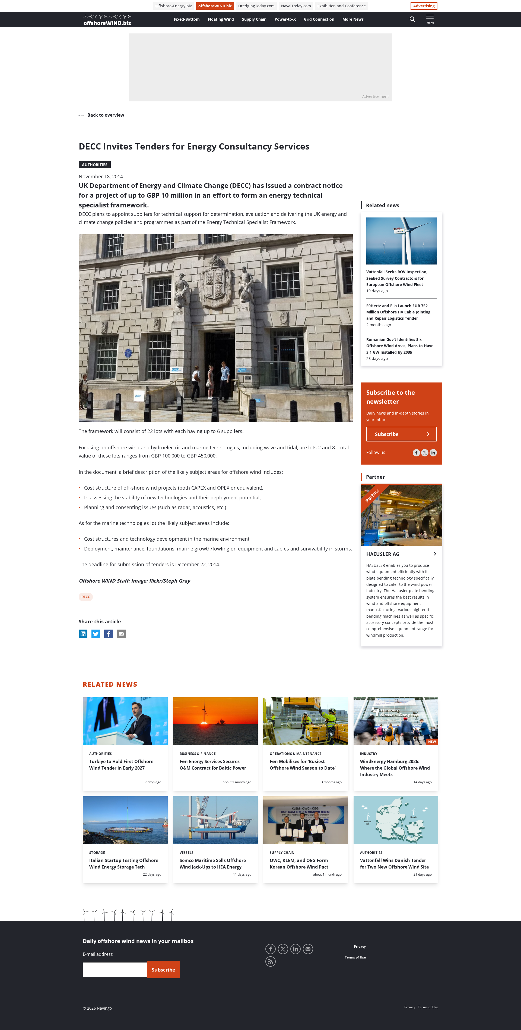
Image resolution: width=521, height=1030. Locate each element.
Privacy (360, 946)
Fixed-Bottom (187, 19)
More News (353, 19)
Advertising (424, 5)
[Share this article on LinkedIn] (83, 634)
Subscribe (387, 434)
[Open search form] (412, 19)
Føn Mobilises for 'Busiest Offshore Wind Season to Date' (303, 764)
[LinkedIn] (433, 452)
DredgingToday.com (256, 5)
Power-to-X (285, 19)
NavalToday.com (296, 5)
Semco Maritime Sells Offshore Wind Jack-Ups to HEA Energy (213, 863)
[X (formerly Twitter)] (424, 452)
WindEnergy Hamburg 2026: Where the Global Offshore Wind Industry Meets (395, 767)
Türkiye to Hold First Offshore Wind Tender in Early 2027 (121, 764)
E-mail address (98, 954)
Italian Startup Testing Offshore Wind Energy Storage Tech (123, 863)
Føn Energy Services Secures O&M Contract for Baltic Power (213, 764)
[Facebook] (416, 452)
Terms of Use (355, 957)
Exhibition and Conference (341, 5)
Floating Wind (221, 19)
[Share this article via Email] (121, 634)
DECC (85, 597)
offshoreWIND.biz (215, 5)
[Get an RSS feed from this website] (270, 961)
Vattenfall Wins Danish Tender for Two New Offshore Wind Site (394, 863)
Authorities (94, 164)
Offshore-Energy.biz (173, 5)
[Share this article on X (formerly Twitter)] (95, 634)
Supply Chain (254, 19)
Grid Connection (319, 19)
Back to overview (105, 115)
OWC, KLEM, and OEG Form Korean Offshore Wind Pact (299, 863)
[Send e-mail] (308, 949)
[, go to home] (107, 19)
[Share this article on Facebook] (108, 634)
